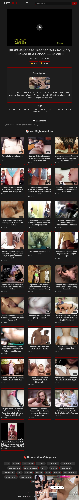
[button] (27, 3)
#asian (20, 109)
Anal (19, 472)
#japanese (12, 109)
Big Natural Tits (8, 472)
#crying (68, 109)
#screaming (36, 111)
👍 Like (34, 63)
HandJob (16, 463)
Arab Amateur (53, 463)
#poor (41, 109)
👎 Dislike (44, 63)
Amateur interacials (30, 468)
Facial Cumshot (26, 477)
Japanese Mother (14, 468)
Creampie (28, 472)
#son (55, 109)
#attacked (48, 109)
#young (27, 109)
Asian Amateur (66, 468)
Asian (48, 472)
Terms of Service (34, 496)
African (34, 482)
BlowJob (57, 472)
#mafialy (61, 109)
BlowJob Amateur (67, 463)
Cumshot (54, 468)
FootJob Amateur (70, 472)
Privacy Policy (21, 496)
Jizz (10, 3)
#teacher (34, 109)
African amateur (11, 477)
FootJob (39, 472)
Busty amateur (28, 463)
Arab (7, 463)
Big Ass (43, 468)
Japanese (41, 463)
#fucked (44, 111)
